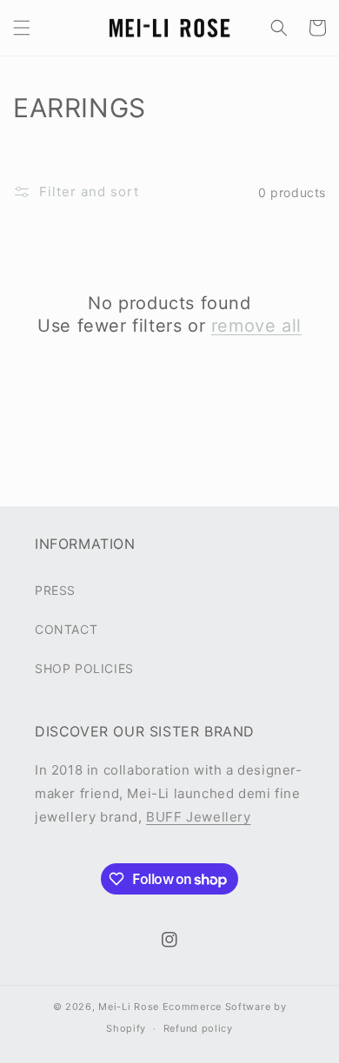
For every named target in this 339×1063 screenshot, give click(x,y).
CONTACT (66, 629)
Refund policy (198, 1028)
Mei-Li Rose (128, 1006)
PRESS (55, 590)
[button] (22, 28)
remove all (256, 325)
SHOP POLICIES (84, 668)
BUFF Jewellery (198, 817)
